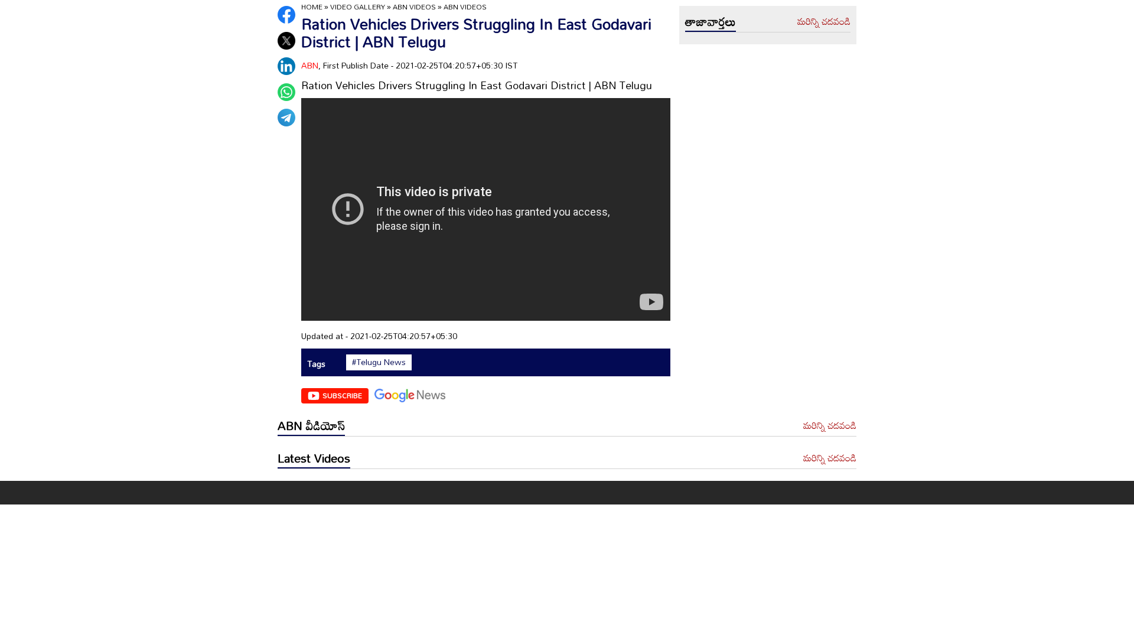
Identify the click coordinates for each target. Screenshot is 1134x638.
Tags (316, 363)
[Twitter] (286, 41)
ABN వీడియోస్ (311, 425)
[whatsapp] (286, 92)
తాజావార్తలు (710, 21)
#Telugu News (379, 362)
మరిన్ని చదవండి (823, 22)
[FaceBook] (286, 15)
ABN (309, 65)
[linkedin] (286, 66)
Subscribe (342, 395)
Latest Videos (314, 457)
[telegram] (286, 117)
